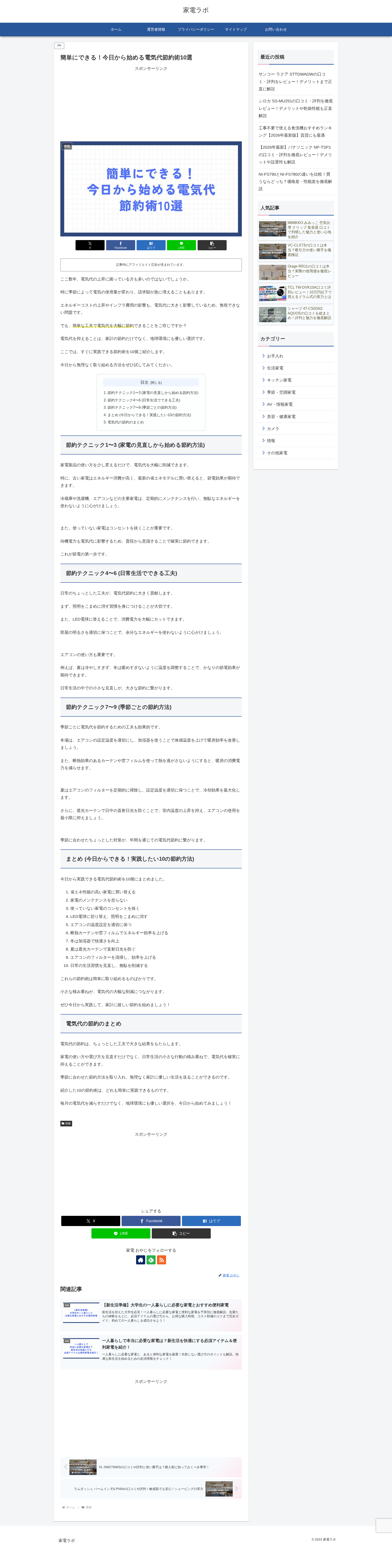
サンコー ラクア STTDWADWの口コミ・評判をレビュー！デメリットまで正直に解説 (295, 81)
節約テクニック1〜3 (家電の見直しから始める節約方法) (153, 393)
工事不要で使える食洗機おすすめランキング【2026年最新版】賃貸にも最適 (295, 132)
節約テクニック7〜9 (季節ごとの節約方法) (142, 407)
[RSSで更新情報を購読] (161, 1259)
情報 (68, 1123)
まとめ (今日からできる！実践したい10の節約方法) (149, 415)
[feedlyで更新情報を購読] (151, 1259)
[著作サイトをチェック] (140, 1259)
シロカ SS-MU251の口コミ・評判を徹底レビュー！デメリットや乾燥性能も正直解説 (296, 108)
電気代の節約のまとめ (126, 422)
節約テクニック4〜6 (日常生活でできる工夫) (144, 400)
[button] (212, 245)
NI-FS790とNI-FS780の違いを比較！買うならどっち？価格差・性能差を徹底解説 (295, 181)
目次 (144, 382)
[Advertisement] (151, 104)
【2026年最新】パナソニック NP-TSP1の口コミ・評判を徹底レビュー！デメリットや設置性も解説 (295, 154)
